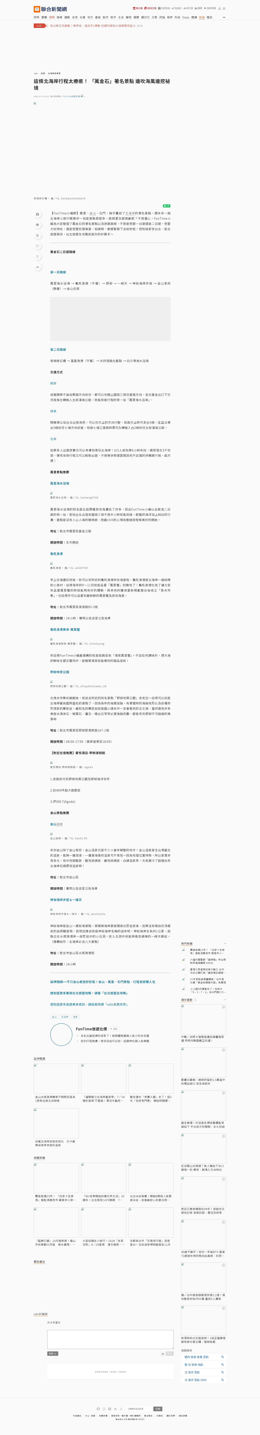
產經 (98, 17)
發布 (169, 1353)
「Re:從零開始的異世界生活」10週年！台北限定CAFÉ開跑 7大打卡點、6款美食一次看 (103, 1198)
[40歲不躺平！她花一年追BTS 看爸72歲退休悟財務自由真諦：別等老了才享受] (203, 1234)
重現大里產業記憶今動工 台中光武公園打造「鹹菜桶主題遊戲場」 (208, 971)
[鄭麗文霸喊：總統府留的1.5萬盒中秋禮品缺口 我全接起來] (203, 1062)
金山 (54, 1016)
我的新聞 (211, 8)
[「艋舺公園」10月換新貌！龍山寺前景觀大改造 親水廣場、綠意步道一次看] (56, 1223)
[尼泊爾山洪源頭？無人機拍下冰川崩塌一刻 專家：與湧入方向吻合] (203, 1148)
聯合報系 (148, 1415)
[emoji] (163, 1353)
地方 (90, 17)
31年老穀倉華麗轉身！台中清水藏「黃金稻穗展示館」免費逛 (208, 980)
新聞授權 (103, 1415)
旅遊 (202, 17)
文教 (154, 17)
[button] (219, 8)
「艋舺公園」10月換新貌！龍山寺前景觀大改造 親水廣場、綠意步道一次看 (55, 1242)
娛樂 (59, 17)
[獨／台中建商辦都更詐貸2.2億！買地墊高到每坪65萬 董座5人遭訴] (203, 1278)
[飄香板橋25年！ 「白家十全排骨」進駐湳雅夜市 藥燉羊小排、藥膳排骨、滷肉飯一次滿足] (56, 1178)
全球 (75, 17)
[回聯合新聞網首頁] (37, 9)
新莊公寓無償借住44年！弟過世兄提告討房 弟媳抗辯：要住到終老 (202, 1210)
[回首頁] (54, 9)
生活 (121, 17)
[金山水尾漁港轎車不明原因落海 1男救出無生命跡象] (56, 1079)
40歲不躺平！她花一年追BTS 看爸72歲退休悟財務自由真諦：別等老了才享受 (203, 1253)
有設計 (178, 8)
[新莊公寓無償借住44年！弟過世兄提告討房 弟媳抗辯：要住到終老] (203, 1191)
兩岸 (170, 17)
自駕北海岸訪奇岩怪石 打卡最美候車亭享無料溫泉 (55, 1143)
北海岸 (64, 1016)
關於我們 (171, 1415)
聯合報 (139, 8)
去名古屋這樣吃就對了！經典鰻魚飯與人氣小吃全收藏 (115, 1036)
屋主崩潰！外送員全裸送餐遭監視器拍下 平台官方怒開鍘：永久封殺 (203, 1124)
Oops (185, 17)
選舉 (52, 17)
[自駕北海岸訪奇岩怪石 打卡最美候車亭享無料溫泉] (56, 1123)
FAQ (87, 1415)
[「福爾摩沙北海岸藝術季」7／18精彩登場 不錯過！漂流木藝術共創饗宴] (103, 1079)
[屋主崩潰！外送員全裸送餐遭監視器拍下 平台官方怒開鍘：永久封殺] (203, 1105)
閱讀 (194, 17)
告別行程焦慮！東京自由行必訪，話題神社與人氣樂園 (115, 1041)
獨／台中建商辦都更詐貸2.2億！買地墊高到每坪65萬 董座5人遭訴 (203, 1297)
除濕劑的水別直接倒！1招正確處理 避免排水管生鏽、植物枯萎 (203, 1340)
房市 (113, 17)
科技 (177, 17)
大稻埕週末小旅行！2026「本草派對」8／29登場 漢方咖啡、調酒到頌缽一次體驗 (104, 1242)
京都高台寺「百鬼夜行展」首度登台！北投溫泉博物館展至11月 (150, 1242)
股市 (105, 17)
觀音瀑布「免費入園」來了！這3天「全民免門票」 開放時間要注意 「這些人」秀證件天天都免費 (151, 1098)
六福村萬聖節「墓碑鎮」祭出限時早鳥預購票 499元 (208, 961)
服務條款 (115, 1415)
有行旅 (189, 8)
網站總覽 (183, 1415)
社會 (82, 17)
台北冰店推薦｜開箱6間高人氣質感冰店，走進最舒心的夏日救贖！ (151, 1198)
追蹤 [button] (115, 1028)
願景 (200, 8)
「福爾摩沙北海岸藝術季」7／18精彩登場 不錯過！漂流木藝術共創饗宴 (104, 1098)
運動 (67, 17)
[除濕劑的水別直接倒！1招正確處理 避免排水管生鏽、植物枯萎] (203, 1321)
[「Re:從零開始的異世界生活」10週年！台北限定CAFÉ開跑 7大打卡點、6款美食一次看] (103, 1178)
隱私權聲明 (135, 1415)
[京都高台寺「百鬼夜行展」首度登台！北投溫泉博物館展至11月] (151, 1223)
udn (36, 73)
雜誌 (209, 17)
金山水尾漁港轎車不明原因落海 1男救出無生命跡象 (55, 1098)
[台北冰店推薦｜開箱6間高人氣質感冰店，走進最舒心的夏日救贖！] (151, 1178)
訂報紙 (159, 1415)
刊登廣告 (77, 1415)
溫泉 (75, 1016)
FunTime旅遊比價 (71, 96)
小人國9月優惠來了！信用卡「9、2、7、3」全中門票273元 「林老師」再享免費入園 (208, 990)
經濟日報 (151, 8)
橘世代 (145, 17)
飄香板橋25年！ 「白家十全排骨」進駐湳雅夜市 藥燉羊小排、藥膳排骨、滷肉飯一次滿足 (55, 1198)
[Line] (37, 224)
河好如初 (165, 8)
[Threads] (37, 235)
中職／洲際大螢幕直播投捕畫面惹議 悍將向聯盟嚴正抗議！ (202, 1038)
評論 (162, 17)
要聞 (44, 17)
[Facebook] (37, 214)
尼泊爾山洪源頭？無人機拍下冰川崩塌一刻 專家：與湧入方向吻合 (202, 1167)
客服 (93, 1415)
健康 (136, 17)
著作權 (125, 1415)
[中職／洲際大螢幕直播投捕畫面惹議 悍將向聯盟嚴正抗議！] (203, 1019)
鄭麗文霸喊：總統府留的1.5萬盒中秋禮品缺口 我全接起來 (203, 1081)
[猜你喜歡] (225, 1000)
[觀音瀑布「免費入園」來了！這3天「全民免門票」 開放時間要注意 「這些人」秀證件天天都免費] (151, 1079)
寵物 (129, 17)
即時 (36, 17)
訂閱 (158, 1408)
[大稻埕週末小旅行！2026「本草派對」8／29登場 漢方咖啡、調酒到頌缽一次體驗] (103, 1223)
